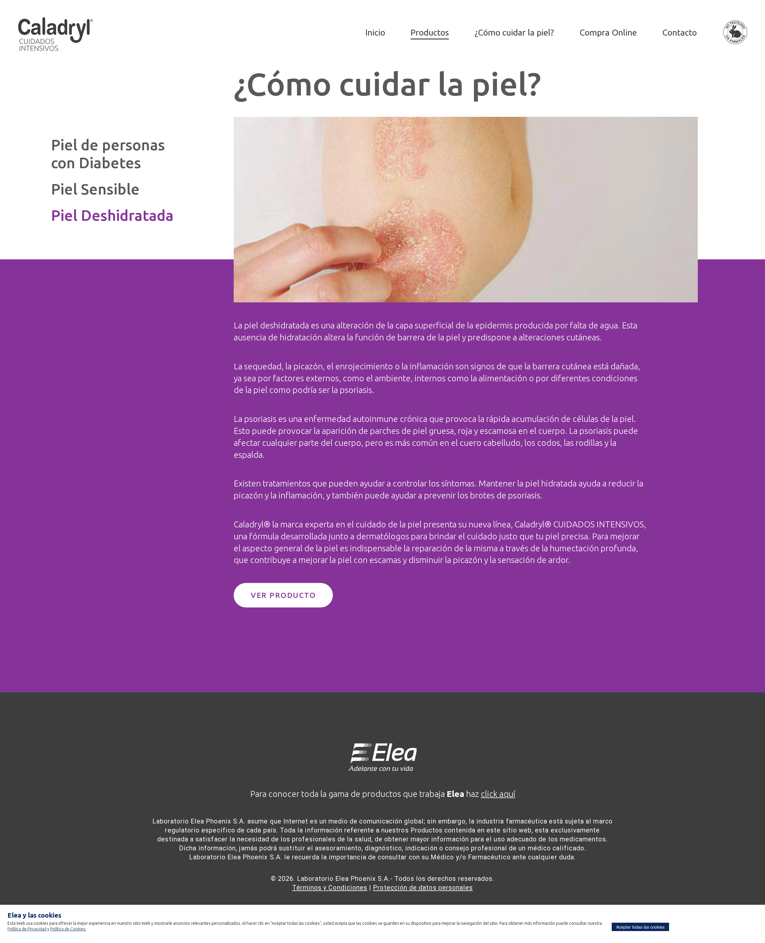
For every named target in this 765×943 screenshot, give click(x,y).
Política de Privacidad (26, 929)
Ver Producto (283, 595)
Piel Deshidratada (112, 215)
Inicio (375, 32)
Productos (430, 32)
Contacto (679, 32)
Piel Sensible (95, 189)
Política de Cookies (68, 929)
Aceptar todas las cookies (640, 927)
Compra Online (608, 32)
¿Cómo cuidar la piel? (514, 32)
